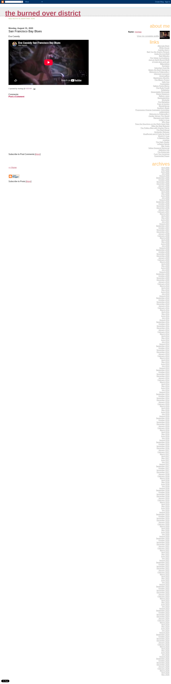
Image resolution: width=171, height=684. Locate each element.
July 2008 (165, 246)
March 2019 (164, 502)
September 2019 (162, 514)
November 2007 (163, 230)
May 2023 (165, 602)
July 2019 (165, 510)
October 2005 (163, 180)
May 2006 (165, 194)
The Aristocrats (163, 152)
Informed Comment (161, 74)
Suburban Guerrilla (161, 68)
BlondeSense (164, 106)
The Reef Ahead (162, 130)
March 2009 (164, 262)
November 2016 (163, 446)
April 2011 (165, 312)
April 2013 (165, 360)
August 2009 (164, 272)
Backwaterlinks (163, 98)
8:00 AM (29, 89)
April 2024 (165, 625)
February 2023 (163, 596)
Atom (37, 154)
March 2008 (164, 238)
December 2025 (163, 665)
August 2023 (164, 608)
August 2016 (164, 440)
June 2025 (165, 653)
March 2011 (164, 310)
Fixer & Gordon (163, 104)
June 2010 (165, 292)
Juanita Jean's (163, 50)
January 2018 (163, 474)
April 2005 (165, 168)
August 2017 (164, 464)
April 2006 (165, 192)
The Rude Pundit (162, 88)
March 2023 (164, 598)
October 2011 (164, 324)
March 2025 (164, 647)
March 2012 (164, 334)
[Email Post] (33, 89)
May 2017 (165, 458)
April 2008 (165, 240)
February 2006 (163, 188)
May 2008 (165, 242)
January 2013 (163, 354)
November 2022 (163, 590)
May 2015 (165, 410)
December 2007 (163, 232)
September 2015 (162, 418)
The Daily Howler (162, 142)
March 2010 (164, 286)
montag (138, 32)
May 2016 (165, 434)
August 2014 (164, 392)
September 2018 (162, 490)
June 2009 (165, 268)
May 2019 (165, 506)
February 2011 (163, 308)
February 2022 (163, 572)
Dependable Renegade (160, 92)
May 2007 (165, 218)
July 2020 (165, 534)
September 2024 (162, 635)
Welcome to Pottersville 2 (159, 72)
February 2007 (163, 212)
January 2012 (163, 330)
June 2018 (165, 484)
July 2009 (165, 270)
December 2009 (163, 280)
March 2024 (164, 623)
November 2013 (163, 374)
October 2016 (163, 444)
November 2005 (163, 182)
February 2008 (163, 236)
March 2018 (164, 478)
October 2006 (163, 204)
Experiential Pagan (161, 156)
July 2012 (165, 342)
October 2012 (163, 348)
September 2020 (162, 538)
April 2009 (165, 264)
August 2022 (164, 584)
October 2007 (163, 228)
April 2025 (165, 649)
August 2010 (164, 296)
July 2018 (165, 486)
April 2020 (165, 528)
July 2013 (165, 366)
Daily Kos (165, 82)
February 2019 (163, 500)
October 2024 (163, 637)
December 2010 (163, 304)
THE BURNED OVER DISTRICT (43, 13)
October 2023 (163, 612)
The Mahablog (163, 102)
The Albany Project (161, 80)
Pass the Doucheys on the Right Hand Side (152, 124)
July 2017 (165, 462)
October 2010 (163, 300)
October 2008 (163, 252)
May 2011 (165, 314)
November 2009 (163, 278)
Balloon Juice (164, 96)
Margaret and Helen (161, 118)
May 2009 (165, 266)
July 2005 (165, 174)
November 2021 (163, 566)
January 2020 (163, 522)
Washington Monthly (161, 78)
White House (164, 48)
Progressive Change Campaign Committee (152, 110)
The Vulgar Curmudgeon (159, 58)
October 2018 (163, 492)
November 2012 (163, 350)
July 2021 (165, 558)
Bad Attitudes (164, 56)
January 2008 (163, 234)
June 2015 (165, 412)
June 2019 (165, 508)
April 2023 (165, 600)
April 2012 (165, 336)
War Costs (165, 146)
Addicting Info (164, 150)
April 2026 (165, 673)
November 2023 (163, 614)
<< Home (13, 167)
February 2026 (163, 669)
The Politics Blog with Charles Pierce (154, 128)
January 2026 (163, 667)
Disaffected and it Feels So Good (156, 134)
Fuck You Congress (161, 154)
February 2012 (163, 332)
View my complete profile (148, 36)
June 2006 (165, 196)
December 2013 (163, 376)
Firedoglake (164, 84)
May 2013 (165, 362)
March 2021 (164, 550)
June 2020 (165, 532)
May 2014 (165, 386)
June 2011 (165, 316)
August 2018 (164, 488)
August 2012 (164, 344)
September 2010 (162, 298)
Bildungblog (164, 64)
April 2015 (165, 408)
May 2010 (165, 290)
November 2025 (163, 663)
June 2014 (165, 388)
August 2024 (164, 633)
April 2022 (165, 576)
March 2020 (164, 526)
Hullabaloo (165, 90)
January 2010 (163, 282)
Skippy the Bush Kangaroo (158, 70)
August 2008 (164, 248)
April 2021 (165, 552)
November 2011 (163, 326)
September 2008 (162, 250)
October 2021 (163, 564)
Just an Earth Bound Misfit (159, 60)
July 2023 (165, 606)
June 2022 (165, 580)
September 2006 (162, 202)
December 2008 (163, 256)
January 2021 (163, 546)
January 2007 (163, 210)
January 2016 (163, 426)
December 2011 (163, 328)
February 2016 (163, 428)
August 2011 (164, 320)
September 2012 (162, 346)
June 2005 (165, 172)
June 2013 (165, 364)
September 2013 (162, 370)
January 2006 (163, 186)
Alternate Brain (163, 46)
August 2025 (164, 657)
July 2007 (165, 222)
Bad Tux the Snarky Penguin (158, 52)
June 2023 (165, 604)
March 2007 (164, 214)
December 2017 (163, 472)
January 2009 (163, 258)
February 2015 (163, 404)
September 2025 (162, 659)
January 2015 (163, 402)
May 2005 (165, 170)
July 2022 (165, 582)
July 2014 (165, 390)
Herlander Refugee (161, 132)
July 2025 (165, 655)
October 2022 (163, 588)
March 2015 (164, 406)
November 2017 (163, 470)
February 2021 (163, 548)
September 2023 (162, 610)
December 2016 (163, 448)
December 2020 (163, 544)
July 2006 (165, 198)
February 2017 (163, 452)
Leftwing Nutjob (163, 144)
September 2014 (162, 394)
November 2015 (163, 422)
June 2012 (165, 340)
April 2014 (165, 384)
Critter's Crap (164, 120)
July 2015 (165, 414)
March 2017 (164, 454)
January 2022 (163, 570)
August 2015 (164, 416)
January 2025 (163, 643)
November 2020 (163, 542)
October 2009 (163, 276)
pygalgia (166, 140)
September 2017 (162, 466)
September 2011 (162, 322)
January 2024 (163, 619)
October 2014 (163, 396)
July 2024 (165, 631)
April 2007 (165, 216)
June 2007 (165, 220)
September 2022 (162, 586)
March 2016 (164, 430)
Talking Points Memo (161, 86)
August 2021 (164, 560)
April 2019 (165, 504)
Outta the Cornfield (161, 54)
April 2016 (165, 432)
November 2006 (163, 206)
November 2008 (163, 254)
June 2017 (165, 460)
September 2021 (162, 562)
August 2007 (164, 224)
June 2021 (165, 556)
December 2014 (163, 400)
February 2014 (163, 380)
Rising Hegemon (162, 94)
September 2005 (162, 178)
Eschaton (165, 66)
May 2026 (165, 675)
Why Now (165, 122)
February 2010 (163, 284)
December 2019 (163, 520)
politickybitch (164, 112)
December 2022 (163, 592)
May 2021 (165, 554)
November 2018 (163, 494)
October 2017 (163, 468)
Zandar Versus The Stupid (159, 116)
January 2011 (164, 306)
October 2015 (163, 420)
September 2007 (162, 226)
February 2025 (163, 645)
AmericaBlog (164, 76)
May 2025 (165, 651)
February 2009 (163, 260)
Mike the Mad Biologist (160, 126)
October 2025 (163, 661)
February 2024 (163, 621)
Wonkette (165, 100)
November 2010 (163, 302)
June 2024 (165, 629)
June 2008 (165, 244)
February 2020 (163, 524)
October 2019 (163, 516)
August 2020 (164, 536)
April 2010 (165, 288)
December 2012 (163, 352)
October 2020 (163, 540)
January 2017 (163, 450)
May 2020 (165, 530)
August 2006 (164, 200)
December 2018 (163, 496)
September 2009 (162, 274)
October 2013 (163, 372)
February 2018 (163, 476)
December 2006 (163, 208)
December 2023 (163, 616)
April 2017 (165, 456)
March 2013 (164, 358)
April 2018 (165, 480)
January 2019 (163, 498)
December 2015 (163, 424)
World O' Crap (163, 136)
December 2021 (163, 568)
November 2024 (163, 639)
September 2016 (162, 442)
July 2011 (165, 318)
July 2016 (165, 438)
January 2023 (163, 594)
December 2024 (163, 641)
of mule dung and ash (160, 62)
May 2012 (165, 338)
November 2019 (163, 518)
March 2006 (164, 190)
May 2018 (165, 482)
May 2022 (165, 578)
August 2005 (164, 176)
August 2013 (164, 368)
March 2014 (164, 382)
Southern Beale (163, 108)
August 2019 (164, 512)
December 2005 (163, 184)
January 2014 (163, 378)
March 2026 (164, 671)
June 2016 (165, 436)
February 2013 (163, 356)
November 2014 (163, 398)
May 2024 (165, 627)
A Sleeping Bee (163, 138)
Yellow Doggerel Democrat (158, 148)
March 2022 (164, 574)
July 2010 (165, 294)
